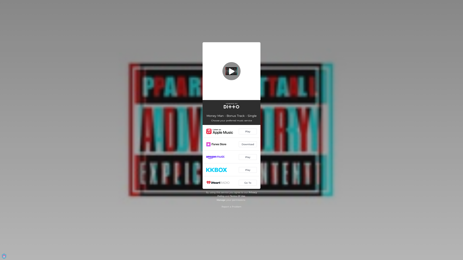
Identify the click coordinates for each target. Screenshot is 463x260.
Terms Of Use (237, 196)
